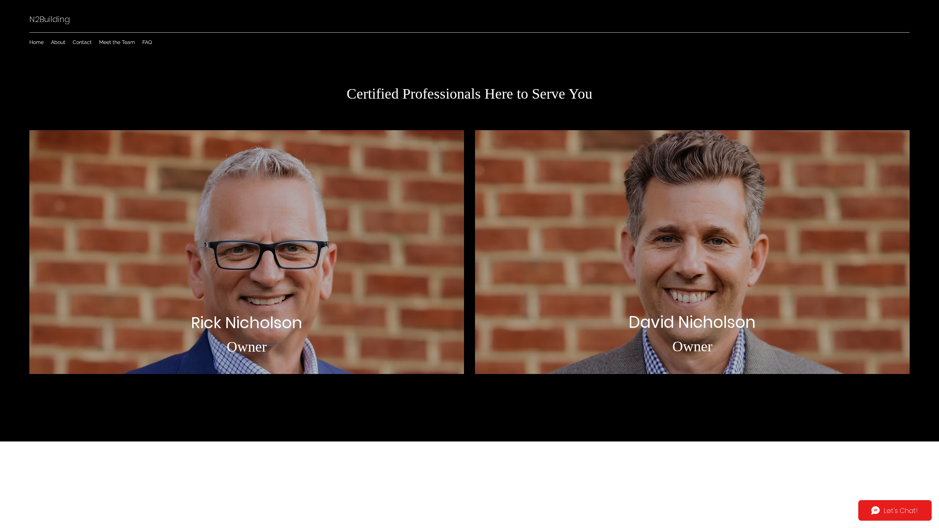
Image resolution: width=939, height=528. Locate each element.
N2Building (49, 19)
